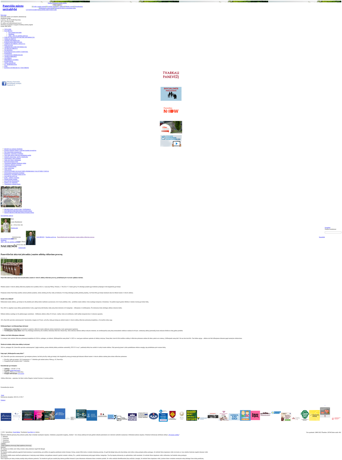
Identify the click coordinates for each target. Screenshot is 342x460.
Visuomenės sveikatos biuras (12, 184)
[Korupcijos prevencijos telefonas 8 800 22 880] (112, 416)
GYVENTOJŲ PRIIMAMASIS (13, 55)
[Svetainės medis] (51, 6)
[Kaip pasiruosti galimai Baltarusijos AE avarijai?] (325, 417)
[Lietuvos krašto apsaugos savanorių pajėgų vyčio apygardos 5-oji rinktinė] (172, 419)
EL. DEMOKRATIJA (10, 64)
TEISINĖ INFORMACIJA (12, 40)
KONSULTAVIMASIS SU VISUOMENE (16, 67)
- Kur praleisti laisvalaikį (15, 32)
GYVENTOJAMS (31, 9)
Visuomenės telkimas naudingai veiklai (15, 163)
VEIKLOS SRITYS (10, 39)
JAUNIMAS (8, 58)
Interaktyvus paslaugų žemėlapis (13, 149)
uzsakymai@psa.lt (15, 370)
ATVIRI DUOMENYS (11, 48)
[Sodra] (223, 415)
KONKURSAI (8, 61)
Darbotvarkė (14, 228)
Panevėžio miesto (13, 7)
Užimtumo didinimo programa (12, 165)
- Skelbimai (11, 34)
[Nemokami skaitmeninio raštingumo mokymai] (286, 420)
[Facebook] (12, 85)
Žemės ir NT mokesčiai (10, 182)
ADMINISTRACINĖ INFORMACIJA (15, 47)
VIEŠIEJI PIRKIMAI (10, 56)
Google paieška (62, 3)
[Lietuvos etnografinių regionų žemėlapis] (181, 419)
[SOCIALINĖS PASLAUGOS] (171, 94)
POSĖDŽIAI (8, 53)
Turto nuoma (7, 169)
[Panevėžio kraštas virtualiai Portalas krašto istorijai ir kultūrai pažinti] (265, 413)
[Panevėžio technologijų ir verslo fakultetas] (122, 418)
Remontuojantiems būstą (11, 161)
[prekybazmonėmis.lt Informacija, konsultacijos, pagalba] (213, 415)
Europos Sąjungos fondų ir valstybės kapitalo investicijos (20, 150)
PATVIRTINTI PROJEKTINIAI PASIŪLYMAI (18, 211)
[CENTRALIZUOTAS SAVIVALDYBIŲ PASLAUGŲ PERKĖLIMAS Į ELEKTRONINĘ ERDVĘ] (171, 141)
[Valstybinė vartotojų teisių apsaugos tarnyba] (153, 419)
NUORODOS (8, 50)
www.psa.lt (21, 373)
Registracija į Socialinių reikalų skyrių (15, 174)
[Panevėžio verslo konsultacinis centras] (202, 418)
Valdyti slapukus (57, 5)
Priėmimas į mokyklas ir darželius (13, 153)
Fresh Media (16, 432)
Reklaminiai (6, 442)
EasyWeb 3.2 (31, 432)
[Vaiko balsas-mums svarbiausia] (276, 412)
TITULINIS (7, 29)
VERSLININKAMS (43, 9)
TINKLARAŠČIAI (9, 63)
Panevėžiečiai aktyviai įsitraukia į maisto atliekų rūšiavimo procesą (75, 237)
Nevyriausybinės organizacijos (12, 152)
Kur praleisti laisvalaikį (7, 238)
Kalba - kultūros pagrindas (11, 177)
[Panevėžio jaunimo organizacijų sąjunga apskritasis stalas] (70, 418)
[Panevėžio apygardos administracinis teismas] (102, 420)
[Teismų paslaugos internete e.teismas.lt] (163, 421)
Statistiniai (5, 440)
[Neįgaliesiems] (78, 6)
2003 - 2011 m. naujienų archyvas (10, 242)
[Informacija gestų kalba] (46, 8)
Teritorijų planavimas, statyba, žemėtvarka (16, 157)
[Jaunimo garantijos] (234, 417)
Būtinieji (5, 436)
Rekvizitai (3, 15)
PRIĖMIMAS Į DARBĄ (11, 59)
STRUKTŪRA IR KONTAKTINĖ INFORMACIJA (19, 37)
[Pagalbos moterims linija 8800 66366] (296, 420)
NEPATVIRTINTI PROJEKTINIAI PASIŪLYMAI (19, 212)
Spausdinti (322, 237)
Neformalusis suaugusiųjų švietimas (14, 173)
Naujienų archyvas (51, 237)
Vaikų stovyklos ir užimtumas (12, 160)
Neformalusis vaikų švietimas (12, 158)
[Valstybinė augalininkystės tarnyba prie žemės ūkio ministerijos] (305, 420)
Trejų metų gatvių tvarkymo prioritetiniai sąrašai (17, 155)
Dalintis (3, 400)
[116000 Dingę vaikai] (245, 420)
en (63, 6)
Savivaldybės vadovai (7, 215)
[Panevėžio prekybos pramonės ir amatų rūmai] (91, 420)
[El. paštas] (59, 6)
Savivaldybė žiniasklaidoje (11, 181)
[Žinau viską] (255, 419)
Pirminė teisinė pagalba (10, 179)
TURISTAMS (53, 9)
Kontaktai (327, 227)
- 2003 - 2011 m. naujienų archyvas (18, 35)
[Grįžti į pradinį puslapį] (39, 6)
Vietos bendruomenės (10, 166)
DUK (5, 66)
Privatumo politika (174, 435)
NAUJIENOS (8, 31)
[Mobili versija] (68, 6)
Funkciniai (5, 438)
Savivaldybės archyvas (10, 176)
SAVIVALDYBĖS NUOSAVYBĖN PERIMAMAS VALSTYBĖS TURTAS (26, 171)
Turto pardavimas (9, 168)
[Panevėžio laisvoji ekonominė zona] (143, 418)
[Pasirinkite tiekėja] (314, 420)
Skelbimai (3, 240)
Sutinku (3, 443)
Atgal (2, 395)
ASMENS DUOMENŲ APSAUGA (14, 43)
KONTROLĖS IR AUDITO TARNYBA (16, 51)
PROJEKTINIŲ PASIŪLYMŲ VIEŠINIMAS (17, 209)
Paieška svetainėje (53, 3)
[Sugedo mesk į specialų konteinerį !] (191, 415)
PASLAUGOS (8, 45)
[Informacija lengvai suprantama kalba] (64, 8)
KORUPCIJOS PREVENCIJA (13, 42)
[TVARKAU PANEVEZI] (171, 79)
